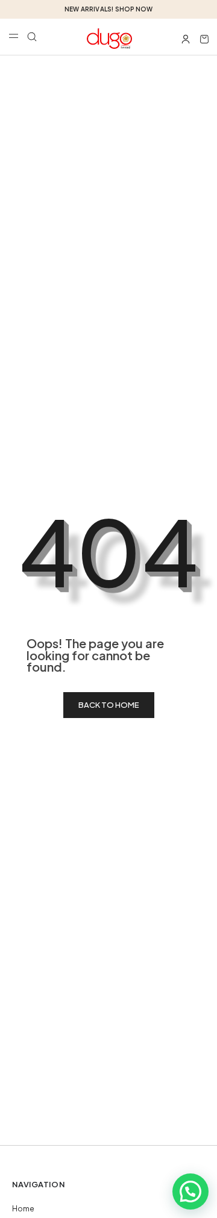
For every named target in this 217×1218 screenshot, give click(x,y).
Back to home (108, 705)
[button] (32, 37)
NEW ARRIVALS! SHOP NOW (108, 9)
